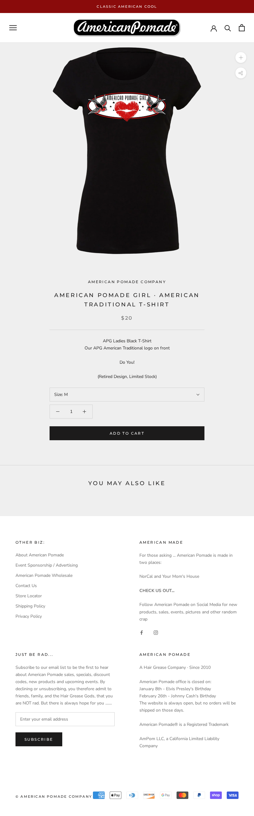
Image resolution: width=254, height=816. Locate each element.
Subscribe (38, 739)
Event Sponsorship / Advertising (46, 565)
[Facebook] (141, 632)
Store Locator (28, 596)
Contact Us (26, 586)
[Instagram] (156, 632)
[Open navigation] (13, 27)
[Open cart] (242, 27)
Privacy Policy (28, 616)
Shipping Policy (30, 606)
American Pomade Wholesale (43, 575)
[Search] (228, 27)
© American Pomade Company (53, 796)
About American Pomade (39, 555)
